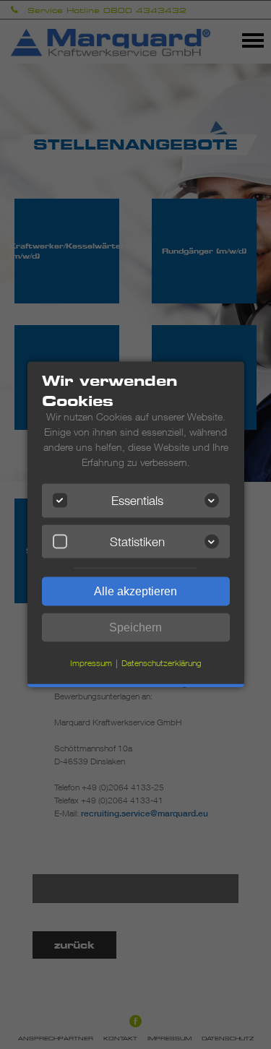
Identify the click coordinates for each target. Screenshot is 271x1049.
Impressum (91, 662)
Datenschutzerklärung (161, 662)
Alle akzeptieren (135, 591)
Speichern (135, 627)
